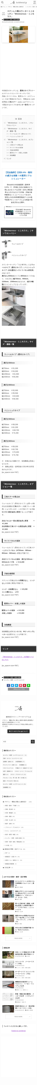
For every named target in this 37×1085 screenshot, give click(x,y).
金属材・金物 (8, 761)
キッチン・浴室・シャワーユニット (14, 680)
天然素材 (22, 765)
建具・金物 (10, 823)
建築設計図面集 (10, 864)
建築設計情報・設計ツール (15, 849)
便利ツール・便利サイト (13, 860)
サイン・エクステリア (13, 831)
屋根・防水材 (10, 809)
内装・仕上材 (10, 820)
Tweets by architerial (18, 1031)
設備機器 (7, 787)
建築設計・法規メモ (12, 856)
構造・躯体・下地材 (12, 805)
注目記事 (9, 867)
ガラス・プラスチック (18, 774)
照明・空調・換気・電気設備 (15, 842)
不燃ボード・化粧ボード (24, 768)
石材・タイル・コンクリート (12, 758)
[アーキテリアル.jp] (18, 2)
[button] (8, 685)
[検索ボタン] (2, 2)
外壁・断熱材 (10, 813)
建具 (5, 774)
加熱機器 (13, 155)
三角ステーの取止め (16, 145)
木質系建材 (20, 761)
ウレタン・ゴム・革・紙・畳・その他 (14, 777)
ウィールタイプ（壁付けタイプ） (21, 134)
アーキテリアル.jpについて (19, 731)
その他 (8, 845)
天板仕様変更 (14, 150)
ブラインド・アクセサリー (14, 827)
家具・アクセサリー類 (10, 781)
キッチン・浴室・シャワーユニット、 (14, 755)
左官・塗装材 (8, 771)
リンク (9, 158)
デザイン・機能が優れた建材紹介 (18, 802)
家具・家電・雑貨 (11, 834)
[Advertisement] (18, 64)
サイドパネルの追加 (16, 147)
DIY (7, 853)
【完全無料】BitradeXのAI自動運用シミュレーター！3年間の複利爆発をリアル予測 (23, 212)
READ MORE (18, 938)
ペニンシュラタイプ (16, 136)
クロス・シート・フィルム (23, 771)
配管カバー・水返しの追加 (18, 153)
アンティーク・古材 (10, 765)
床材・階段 (10, 816)
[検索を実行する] (33, 741)
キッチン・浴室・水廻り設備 (11, 19)
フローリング (8, 768)
